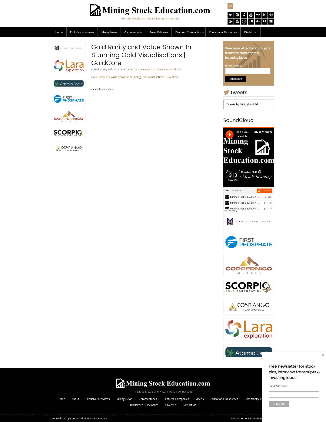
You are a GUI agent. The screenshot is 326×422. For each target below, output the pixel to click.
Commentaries (133, 32)
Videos (200, 399)
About (75, 399)
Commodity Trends (256, 399)
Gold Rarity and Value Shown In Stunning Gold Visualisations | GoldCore (135, 77)
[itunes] (244, 17)
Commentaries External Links (166, 69)
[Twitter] (231, 17)
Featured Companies (176, 399)
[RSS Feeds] (237, 23)
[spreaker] (231, 23)
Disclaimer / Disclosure (144, 405)
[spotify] (271, 23)
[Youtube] (251, 17)
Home (59, 32)
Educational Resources (224, 399)
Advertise (170, 405)
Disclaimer (250, 32)
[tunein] (251, 23)
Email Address (234, 65)
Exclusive (82, 32)
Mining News (109, 32)
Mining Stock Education (96, 418)
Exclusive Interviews (98, 399)
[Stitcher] (258, 17)
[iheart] (271, 17)
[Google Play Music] (264, 17)
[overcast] (244, 23)
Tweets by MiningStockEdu (242, 104)
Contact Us (189, 405)
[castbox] (258, 23)
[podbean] (264, 23)
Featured (188, 32)
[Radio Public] (237, 17)
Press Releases (159, 32)
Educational (223, 32)
